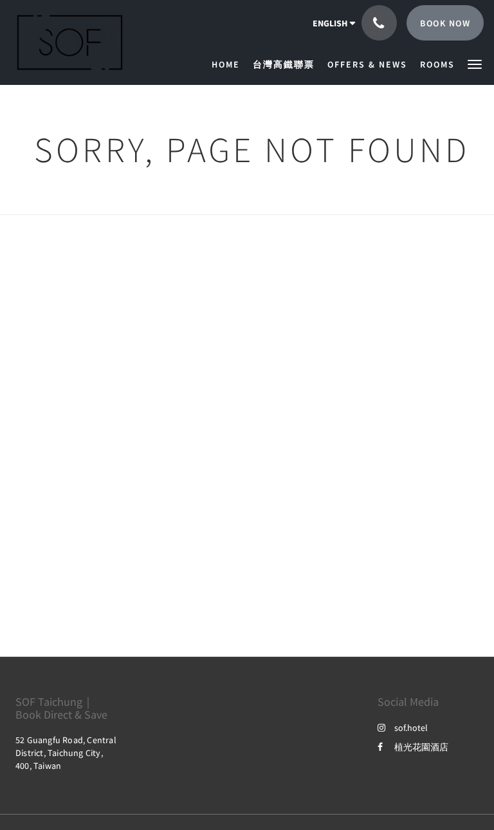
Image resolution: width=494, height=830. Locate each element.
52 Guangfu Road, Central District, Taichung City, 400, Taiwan (65, 752)
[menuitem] (229, 64)
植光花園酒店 (421, 747)
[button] (474, 63)
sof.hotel (411, 727)
